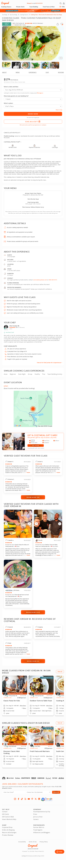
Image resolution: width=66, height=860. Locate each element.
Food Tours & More (49, 7)
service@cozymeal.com (40, 280)
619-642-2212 (39, 3)
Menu (24, 708)
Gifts (63, 7)
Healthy (37, 374)
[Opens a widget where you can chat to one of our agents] (59, 852)
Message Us (29, 3)
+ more (28, 472)
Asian (6, 374)
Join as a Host (37, 817)
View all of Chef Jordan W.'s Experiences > (49, 362)
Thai (43, 374)
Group (30, 374)
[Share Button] (58, 24)
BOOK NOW (33, 114)
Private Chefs (20, 7)
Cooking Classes (6, 7)
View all (60, 671)
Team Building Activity (54, 374)
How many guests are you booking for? (16, 96)
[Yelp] (25, 799)
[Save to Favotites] (62, 24)
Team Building (33, 7)
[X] (35, 799)
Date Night (22, 374)
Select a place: (8, 103)
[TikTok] (22, 799)
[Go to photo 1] (17, 536)
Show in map (59, 110)
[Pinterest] (32, 799)
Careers (36, 819)
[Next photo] (29, 523)
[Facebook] (18, 799)
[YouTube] (28, 799)
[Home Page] (5, 3)
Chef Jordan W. (14, 326)
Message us (40, 93)
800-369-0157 (53, 280)
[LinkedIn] (39, 799)
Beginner (13, 374)
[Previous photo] (6, 523)
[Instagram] (15, 799)
